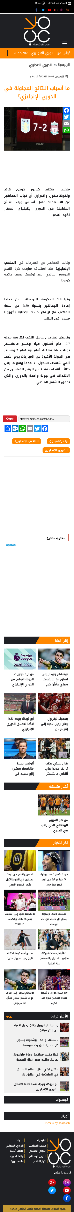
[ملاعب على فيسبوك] (37, 9)
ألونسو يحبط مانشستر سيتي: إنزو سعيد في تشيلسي (23, 768)
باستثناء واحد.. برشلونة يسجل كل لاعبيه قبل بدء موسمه (54, 919)
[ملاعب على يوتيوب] (49, 9)
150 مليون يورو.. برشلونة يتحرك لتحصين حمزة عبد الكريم (54, 997)
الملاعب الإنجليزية (26, 441)
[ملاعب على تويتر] (43, 9)
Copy (10, 418)
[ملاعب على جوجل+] (56, 9)
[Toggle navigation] (65, 43)
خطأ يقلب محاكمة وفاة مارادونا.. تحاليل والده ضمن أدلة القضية (54, 958)
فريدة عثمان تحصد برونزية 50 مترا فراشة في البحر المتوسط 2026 (54, 879)
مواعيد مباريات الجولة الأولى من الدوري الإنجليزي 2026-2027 (22, 679)
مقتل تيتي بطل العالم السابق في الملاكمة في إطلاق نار (38, 1072)
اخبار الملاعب (39, 1161)
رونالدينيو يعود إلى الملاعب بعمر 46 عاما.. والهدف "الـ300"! (20, 919)
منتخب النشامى (37, 1146)
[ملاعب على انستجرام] (62, 9)
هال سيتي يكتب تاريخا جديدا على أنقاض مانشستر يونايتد (56, 768)
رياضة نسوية (16, 1156)
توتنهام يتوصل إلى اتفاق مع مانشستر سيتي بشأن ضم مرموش (55, 679)
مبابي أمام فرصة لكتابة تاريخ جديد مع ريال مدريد (20, 956)
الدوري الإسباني (37, 1156)
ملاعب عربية (17, 1161)
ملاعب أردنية (16, 1151)
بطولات (19, 1140)
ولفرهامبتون (58, 196)
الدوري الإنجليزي (56, 450)
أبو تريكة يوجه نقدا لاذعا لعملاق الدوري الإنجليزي (20, 724)
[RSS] (68, 9)
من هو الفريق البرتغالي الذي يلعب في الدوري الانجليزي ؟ (54, 825)
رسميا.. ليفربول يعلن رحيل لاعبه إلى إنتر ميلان (54, 724)
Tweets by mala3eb (57, 1123)
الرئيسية (64, 65)
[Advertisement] (37, 231)
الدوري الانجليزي (40, 65)
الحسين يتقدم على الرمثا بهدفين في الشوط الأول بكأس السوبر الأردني (20, 879)
